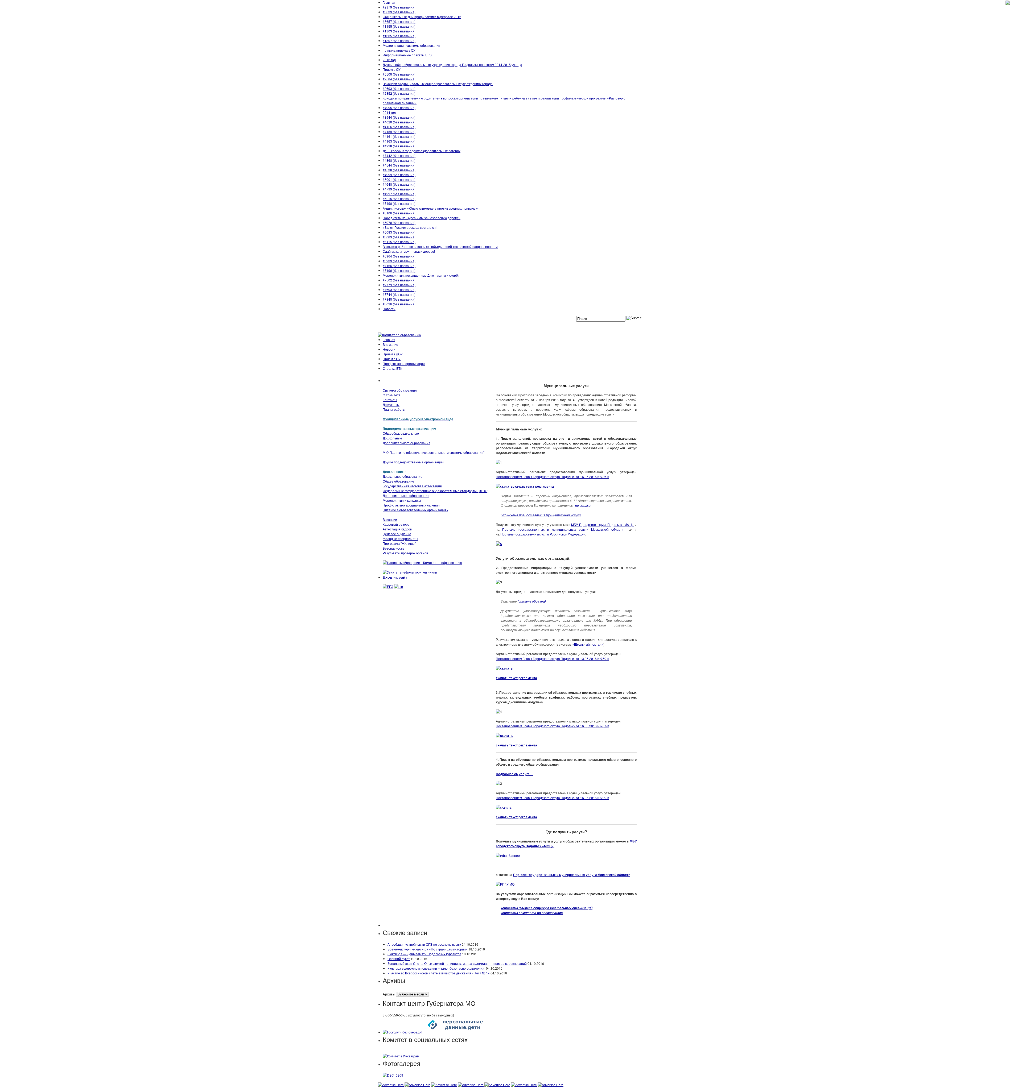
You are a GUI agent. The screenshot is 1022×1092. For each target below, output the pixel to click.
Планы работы (394, 409)
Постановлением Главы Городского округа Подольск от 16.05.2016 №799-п (552, 797)
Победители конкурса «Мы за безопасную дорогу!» (421, 217)
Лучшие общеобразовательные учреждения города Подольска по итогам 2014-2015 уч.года (452, 64)
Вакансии (390, 519)
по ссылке (583, 505)
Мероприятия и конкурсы (402, 500)
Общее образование (398, 481)
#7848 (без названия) (399, 299)
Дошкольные (392, 438)
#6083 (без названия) (399, 232)
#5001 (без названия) (399, 179)
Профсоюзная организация (404, 363)
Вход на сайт (395, 577)
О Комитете (392, 395)
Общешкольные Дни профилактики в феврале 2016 (422, 16)
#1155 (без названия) (399, 26)
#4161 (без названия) (399, 136)
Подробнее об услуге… (514, 773)
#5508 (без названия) (399, 74)
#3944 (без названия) (399, 117)
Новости (389, 308)
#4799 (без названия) (399, 189)
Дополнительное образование (406, 495)
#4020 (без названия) (399, 122)
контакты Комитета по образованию (532, 913)
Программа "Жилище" (399, 543)
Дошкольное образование (402, 476)
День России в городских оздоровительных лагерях (421, 150)
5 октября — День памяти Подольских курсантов (424, 954)
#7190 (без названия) (399, 270)
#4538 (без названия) (399, 170)
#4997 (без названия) (399, 194)
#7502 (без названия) (399, 280)
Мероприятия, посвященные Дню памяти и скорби (421, 275)
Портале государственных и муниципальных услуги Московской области (563, 529)
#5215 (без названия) (399, 198)
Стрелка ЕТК (392, 368)
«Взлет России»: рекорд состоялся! (409, 227)
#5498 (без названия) (399, 203)
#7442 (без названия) (399, 155)
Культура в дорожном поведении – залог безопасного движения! (436, 968)
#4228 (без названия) (399, 146)
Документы (391, 404)
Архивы (389, 994)
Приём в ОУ (392, 358)
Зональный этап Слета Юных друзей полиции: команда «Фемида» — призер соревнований (457, 963)
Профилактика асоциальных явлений (411, 505)
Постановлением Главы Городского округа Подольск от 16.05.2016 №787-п (552, 726)
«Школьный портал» (587, 644)
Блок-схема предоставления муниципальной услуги (541, 515)
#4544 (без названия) (399, 165)
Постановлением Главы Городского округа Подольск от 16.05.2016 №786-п (552, 476)
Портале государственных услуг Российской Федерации (542, 534)
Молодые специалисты (400, 538)
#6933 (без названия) (399, 261)
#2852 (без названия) (399, 93)
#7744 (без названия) (399, 294)
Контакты (390, 399)
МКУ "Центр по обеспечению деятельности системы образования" (433, 452)
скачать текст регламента (533, 486)
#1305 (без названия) (399, 36)
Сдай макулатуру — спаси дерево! (409, 251)
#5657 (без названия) (399, 21)
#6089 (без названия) (399, 237)
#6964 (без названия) (399, 256)
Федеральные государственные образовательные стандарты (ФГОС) (435, 490)
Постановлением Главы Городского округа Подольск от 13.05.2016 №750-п (552, 658)
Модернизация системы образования (411, 45)
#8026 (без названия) (399, 304)
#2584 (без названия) (399, 79)
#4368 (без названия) (399, 160)
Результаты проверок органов (405, 553)
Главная (389, 2)
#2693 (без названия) (399, 88)
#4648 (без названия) (399, 184)
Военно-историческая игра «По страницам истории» (428, 949)
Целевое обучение (397, 534)
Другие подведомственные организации (413, 462)
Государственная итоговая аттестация (412, 486)
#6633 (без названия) (399, 12)
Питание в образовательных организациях (415, 510)
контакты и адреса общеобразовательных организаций (546, 908)
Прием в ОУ (392, 69)
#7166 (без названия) (399, 265)
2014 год (389, 112)
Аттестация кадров (397, 529)
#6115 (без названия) (399, 241)
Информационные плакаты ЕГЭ (407, 55)
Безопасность (393, 548)
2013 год (389, 59)
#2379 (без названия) (399, 7)
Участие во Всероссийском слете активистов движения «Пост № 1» (439, 973)
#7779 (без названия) (399, 285)
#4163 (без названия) (399, 141)
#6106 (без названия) (399, 213)
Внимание (390, 344)
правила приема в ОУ (399, 50)
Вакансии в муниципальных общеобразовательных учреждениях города (438, 83)
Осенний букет (399, 958)
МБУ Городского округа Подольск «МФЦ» (602, 524)
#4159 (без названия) (399, 131)
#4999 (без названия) (399, 174)
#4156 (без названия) (399, 126)
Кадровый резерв (396, 524)
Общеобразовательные (401, 433)
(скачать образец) (532, 601)
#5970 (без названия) (399, 222)
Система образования (400, 390)
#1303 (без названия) (399, 31)
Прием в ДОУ (393, 354)
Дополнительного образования (406, 443)
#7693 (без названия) (399, 289)
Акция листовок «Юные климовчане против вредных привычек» (431, 208)
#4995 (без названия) (399, 107)
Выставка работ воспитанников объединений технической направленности (440, 246)
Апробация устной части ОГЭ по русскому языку (424, 944)
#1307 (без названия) (399, 40)
